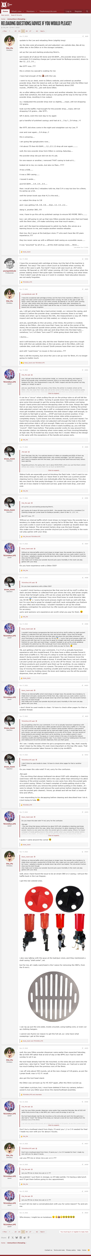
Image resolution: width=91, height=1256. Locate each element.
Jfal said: (24, 452)
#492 (86, 754)
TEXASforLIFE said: (28, 582)
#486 (86, 498)
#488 (86, 577)
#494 (86, 851)
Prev (5, 31)
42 (37, 31)
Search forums (16, 15)
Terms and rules (59, 1250)
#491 (86, 716)
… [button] (12, 31)
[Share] (83, 36)
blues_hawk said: (27, 548)
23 (15, 31)
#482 (86, 259)
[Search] (87, 11)
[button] (23, 11)
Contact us (48, 1250)
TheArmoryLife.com (48, 11)
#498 (86, 1164)
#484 (86, 370)
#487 (86, 543)
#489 (86, 624)
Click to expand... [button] (54, 393)
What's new (16, 11)
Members (31, 11)
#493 (86, 812)
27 (30, 31)
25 (23, 31)
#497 (86, 1143)
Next (42, 31)
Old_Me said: (26, 375)
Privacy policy (71, 1250)
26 (27, 31)
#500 (86, 1212)
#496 (86, 1101)
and (34, 362)
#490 (86, 685)
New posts (5, 15)
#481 (86, 36)
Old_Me (5, 27)
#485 (86, 447)
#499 (86, 1191)
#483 (86, 289)
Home (5, 11)
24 (19, 31)
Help (79, 1250)
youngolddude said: (28, 294)
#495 (86, 1048)
